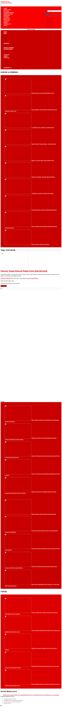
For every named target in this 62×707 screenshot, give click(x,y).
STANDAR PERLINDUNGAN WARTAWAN (13, 700)
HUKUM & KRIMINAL (6, 278)
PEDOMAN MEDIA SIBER (10, 699)
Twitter (50, 19)
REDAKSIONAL (7, 703)
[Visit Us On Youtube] (31, 695)
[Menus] (1, 4)
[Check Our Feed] (42, 695)
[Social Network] (44, 17)
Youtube (51, 25)
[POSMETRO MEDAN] (6, 3)
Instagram (51, 24)
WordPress (51, 22)
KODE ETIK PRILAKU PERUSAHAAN (12, 701)
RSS (49, 27)
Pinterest (50, 21)
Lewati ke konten (5, 1)
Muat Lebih (3, 285)
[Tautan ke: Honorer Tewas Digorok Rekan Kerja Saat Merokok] (15, 267)
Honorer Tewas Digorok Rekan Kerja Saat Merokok (24, 271)
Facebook (50, 18)
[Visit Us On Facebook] (20, 695)
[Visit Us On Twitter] (8, 695)
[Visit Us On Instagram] (53, 695)
